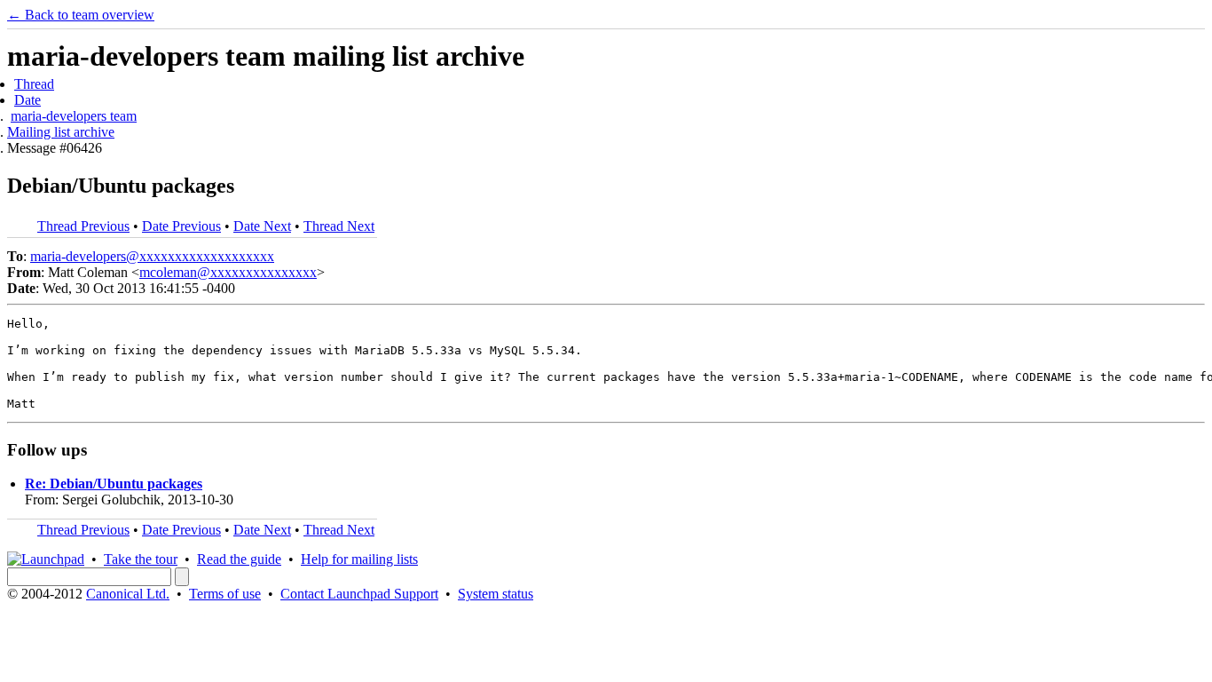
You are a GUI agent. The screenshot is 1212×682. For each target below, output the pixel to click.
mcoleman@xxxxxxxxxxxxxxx (228, 272)
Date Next (262, 226)
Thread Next (338, 226)
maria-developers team (74, 115)
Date (27, 99)
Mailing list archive (60, 131)
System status (495, 593)
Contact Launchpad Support (359, 593)
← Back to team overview (80, 14)
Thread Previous (83, 226)
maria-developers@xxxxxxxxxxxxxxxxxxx (152, 256)
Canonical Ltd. (127, 593)
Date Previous (181, 226)
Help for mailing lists (359, 559)
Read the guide (239, 559)
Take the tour (140, 559)
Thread (34, 83)
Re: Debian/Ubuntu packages (113, 483)
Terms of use (225, 593)
